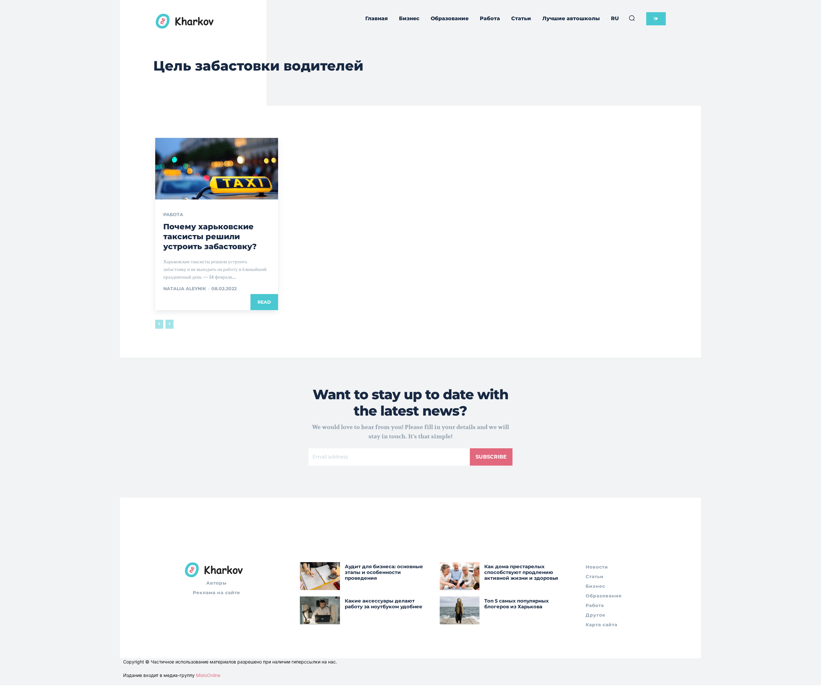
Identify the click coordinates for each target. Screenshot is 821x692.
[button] (631, 17)
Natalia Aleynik (184, 288)
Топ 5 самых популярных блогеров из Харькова (516, 604)
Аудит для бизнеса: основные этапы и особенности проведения (384, 572)
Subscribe (491, 457)
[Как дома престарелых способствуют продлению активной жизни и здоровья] (460, 576)
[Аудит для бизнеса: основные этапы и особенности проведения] (320, 576)
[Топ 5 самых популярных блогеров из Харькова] (460, 610)
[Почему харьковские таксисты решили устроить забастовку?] (216, 168)
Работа (173, 214)
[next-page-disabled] (169, 324)
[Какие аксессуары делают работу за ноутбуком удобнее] (320, 610)
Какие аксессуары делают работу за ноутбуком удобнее (383, 604)
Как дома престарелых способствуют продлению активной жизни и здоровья (521, 572)
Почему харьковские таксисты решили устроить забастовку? (210, 236)
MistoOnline (208, 675)
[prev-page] (159, 324)
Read (264, 302)
